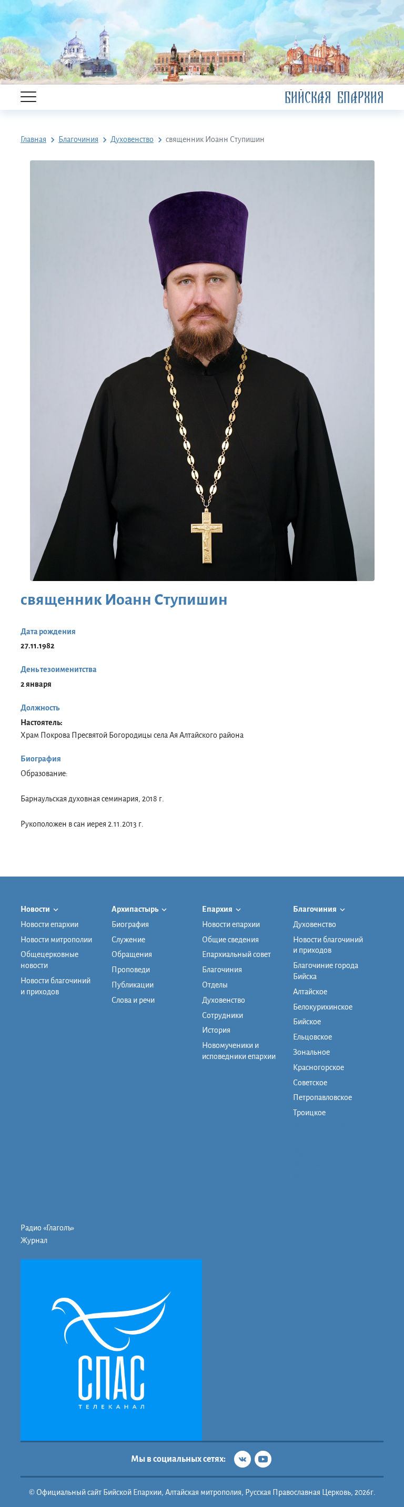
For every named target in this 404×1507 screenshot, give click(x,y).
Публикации (133, 985)
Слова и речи (133, 1000)
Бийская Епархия (334, 97)
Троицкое (309, 1112)
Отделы (215, 985)
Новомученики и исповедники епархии (239, 1051)
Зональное (311, 1052)
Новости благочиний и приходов (55, 986)
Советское (310, 1082)
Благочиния (222, 969)
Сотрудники (222, 1015)
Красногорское (318, 1067)
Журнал (34, 1240)
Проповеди (131, 969)
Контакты (309, 1177)
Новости (36, 909)
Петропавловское (322, 1097)
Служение (128, 939)
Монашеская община (329, 1127)
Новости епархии (49, 924)
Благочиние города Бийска (325, 971)
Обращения (132, 954)
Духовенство (223, 1000)
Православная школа (328, 1139)
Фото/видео (313, 1164)
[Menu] (28, 97)
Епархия (218, 909)
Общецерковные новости (49, 960)
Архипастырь (135, 909)
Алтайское (310, 991)
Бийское (307, 1021)
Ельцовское (312, 1037)
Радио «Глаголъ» (47, 1228)
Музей (304, 1152)
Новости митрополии (56, 939)
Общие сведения (230, 939)
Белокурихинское (322, 1007)
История (216, 1030)
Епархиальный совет (236, 954)
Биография (130, 924)
